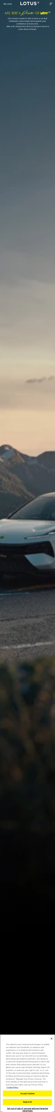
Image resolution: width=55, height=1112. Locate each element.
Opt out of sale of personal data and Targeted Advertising (27, 1109)
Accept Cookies (27, 1093)
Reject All (27, 1102)
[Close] (51, 1038)
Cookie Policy (12, 1087)
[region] (27, 1073)
